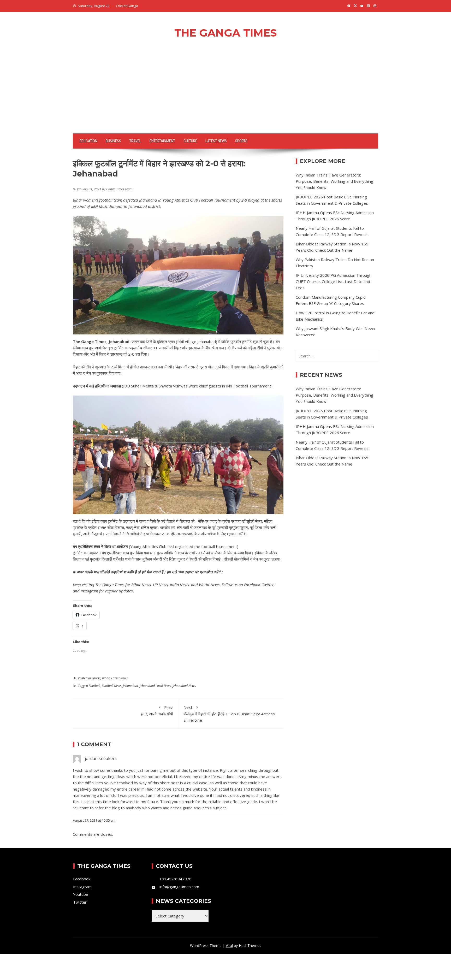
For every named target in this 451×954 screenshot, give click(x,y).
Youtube (80, 894)
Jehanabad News (184, 686)
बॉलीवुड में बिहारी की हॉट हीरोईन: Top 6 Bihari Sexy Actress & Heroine (229, 714)
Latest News (216, 141)
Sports (241, 141)
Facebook (252, 584)
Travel (135, 141)
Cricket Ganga (127, 5)
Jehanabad (130, 686)
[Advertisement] (225, 94)
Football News (111, 686)
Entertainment (162, 141)
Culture (190, 141)
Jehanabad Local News (155, 686)
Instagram (89, 590)
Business (113, 141)
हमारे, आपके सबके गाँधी (157, 710)
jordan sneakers (101, 758)
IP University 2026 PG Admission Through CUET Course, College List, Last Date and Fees (333, 281)
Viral (229, 945)
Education (88, 141)
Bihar (106, 678)
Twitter (268, 584)
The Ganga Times (225, 32)
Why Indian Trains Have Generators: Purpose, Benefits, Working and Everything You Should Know (334, 181)
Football (94, 686)
